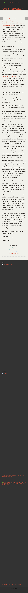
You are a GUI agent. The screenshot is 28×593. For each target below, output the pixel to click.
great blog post (6, 23)
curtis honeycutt (20, 23)
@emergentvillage (7, 21)
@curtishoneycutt (8, 25)
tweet (11, 19)
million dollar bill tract (9, 76)
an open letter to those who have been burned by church (12, 9)
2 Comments (4, 14)
